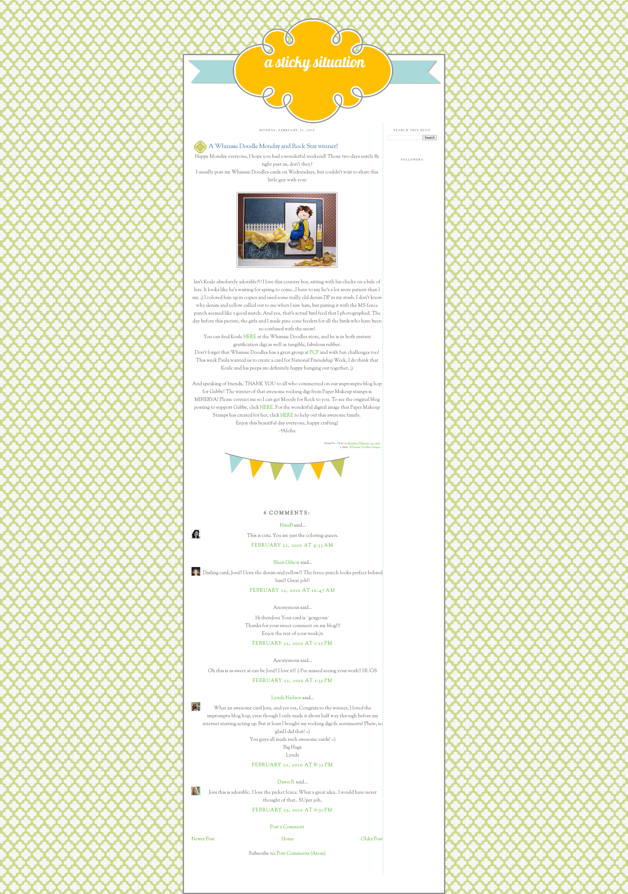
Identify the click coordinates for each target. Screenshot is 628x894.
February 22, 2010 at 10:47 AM (292, 590)
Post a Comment (287, 827)
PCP (314, 352)
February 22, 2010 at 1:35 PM (293, 680)
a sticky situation (315, 61)
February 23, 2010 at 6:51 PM (292, 810)
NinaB (286, 525)
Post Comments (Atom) (301, 853)
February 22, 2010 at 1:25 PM (292, 643)
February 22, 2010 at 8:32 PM (292, 765)
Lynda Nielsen (286, 698)
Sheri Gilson (286, 562)
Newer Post (203, 839)
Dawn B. (286, 782)
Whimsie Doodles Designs (364, 447)
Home (287, 839)
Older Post (372, 839)
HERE (249, 337)
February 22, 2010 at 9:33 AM (292, 545)
